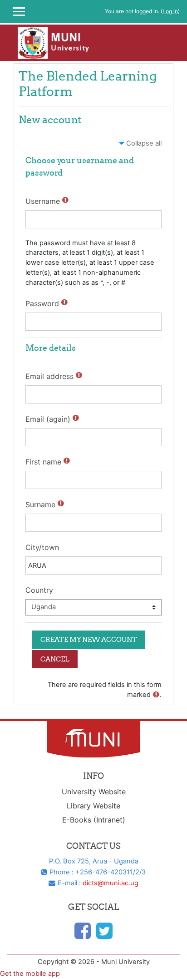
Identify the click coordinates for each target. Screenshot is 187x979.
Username (42, 201)
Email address (49, 376)
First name (43, 461)
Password (42, 303)
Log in (170, 11)
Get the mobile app (30, 973)
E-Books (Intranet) (93, 819)
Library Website (93, 805)
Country (39, 590)
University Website (94, 791)
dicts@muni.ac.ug (110, 883)
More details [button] (50, 348)
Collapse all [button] (144, 143)
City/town (42, 547)
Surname (40, 504)
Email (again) (47, 419)
